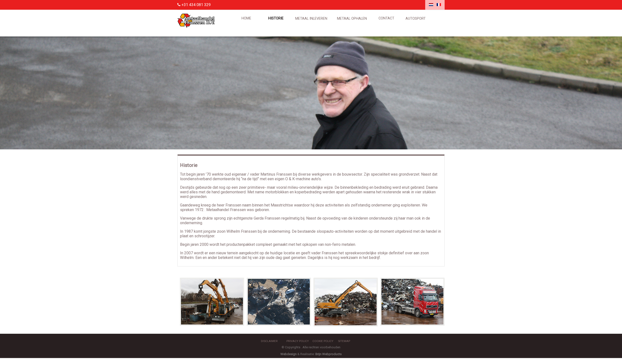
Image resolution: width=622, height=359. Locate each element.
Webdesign (288, 354)
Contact (386, 18)
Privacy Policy (297, 341)
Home (246, 18)
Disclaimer (269, 341)
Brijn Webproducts (328, 354)
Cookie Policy (322, 341)
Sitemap (344, 341)
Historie (276, 18)
